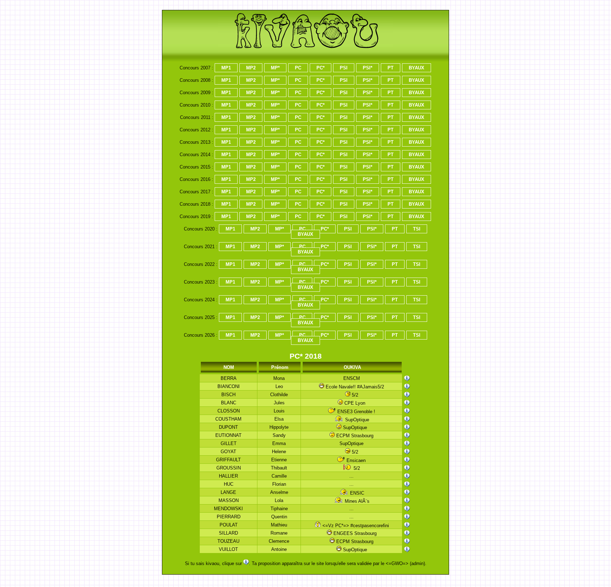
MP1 (226, 67)
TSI (416, 229)
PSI (344, 67)
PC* (320, 67)
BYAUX (416, 67)
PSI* (367, 67)
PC (298, 67)
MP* (275, 67)
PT (391, 67)
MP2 (251, 67)
